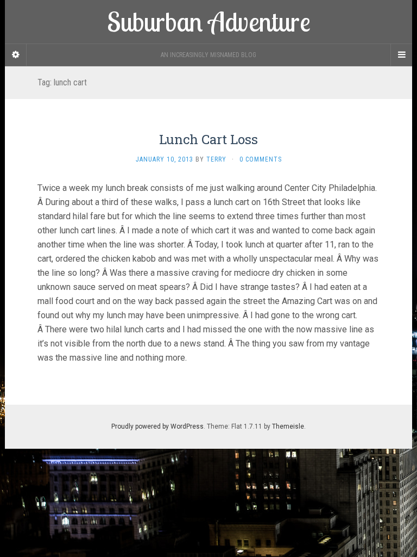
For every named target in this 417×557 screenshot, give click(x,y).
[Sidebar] (16, 55)
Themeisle (288, 426)
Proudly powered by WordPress (157, 426)
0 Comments (260, 159)
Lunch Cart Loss (208, 139)
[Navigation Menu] (401, 55)
